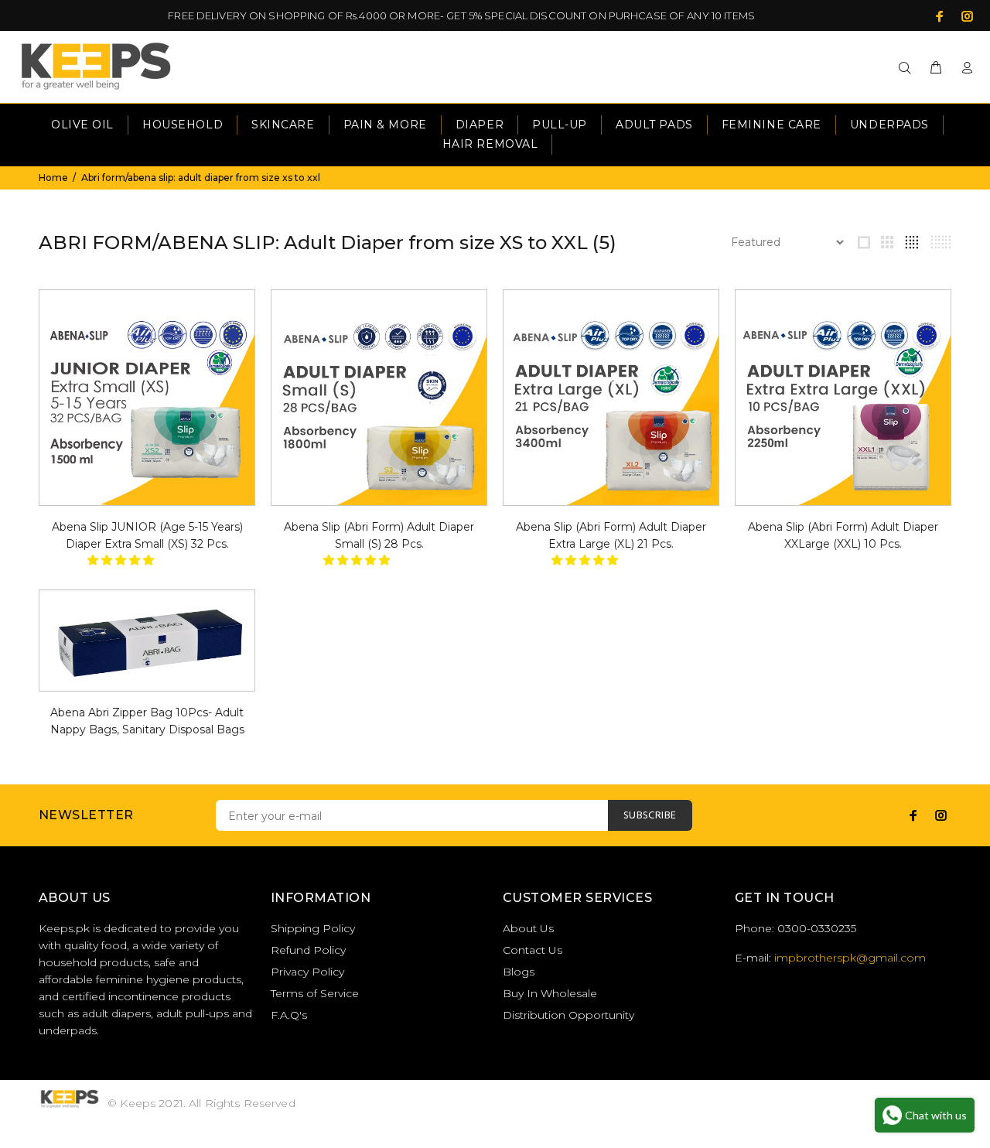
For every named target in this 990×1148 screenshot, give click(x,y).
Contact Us (532, 950)
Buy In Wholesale (550, 993)
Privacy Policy (307, 972)
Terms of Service (315, 993)
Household (182, 125)
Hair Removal (490, 144)
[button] (122, 560)
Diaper (480, 125)
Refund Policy (308, 950)
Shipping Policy (313, 928)
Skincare (282, 125)
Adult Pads (654, 125)
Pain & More (385, 125)
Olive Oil (82, 125)
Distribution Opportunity (568, 1015)
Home (53, 177)
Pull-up (559, 125)
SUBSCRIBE (650, 816)
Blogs (518, 972)
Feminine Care (771, 125)
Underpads (889, 125)
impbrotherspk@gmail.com (850, 958)
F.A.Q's (289, 1015)
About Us (528, 928)
